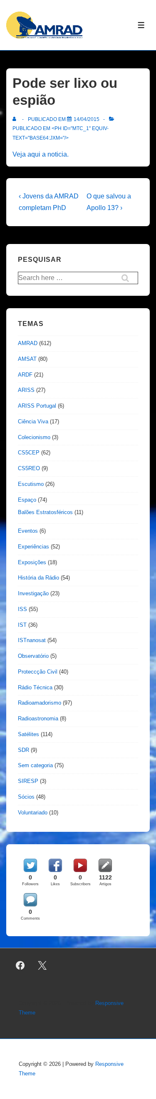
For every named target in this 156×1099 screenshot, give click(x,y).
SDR (23, 750)
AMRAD (27, 343)
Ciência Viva (33, 421)
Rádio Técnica (35, 687)
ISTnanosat (32, 640)
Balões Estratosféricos (45, 512)
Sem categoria (35, 765)
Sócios (26, 797)
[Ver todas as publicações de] (16, 119)
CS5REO (29, 468)
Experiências (33, 546)
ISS (22, 609)
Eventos (28, 531)
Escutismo (31, 484)
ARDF (25, 375)
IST (22, 625)
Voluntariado (32, 812)
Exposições (32, 562)
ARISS (26, 390)
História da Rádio (38, 578)
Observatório (33, 656)
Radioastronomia (38, 718)
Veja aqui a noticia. (40, 154)
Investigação (33, 593)
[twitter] (42, 965)
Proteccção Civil (37, 672)
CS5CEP (29, 452)
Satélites (28, 734)
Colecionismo (34, 437)
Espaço (27, 500)
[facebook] (20, 965)
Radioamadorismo (39, 703)
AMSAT (27, 359)
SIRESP (28, 781)
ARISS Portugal (37, 406)
